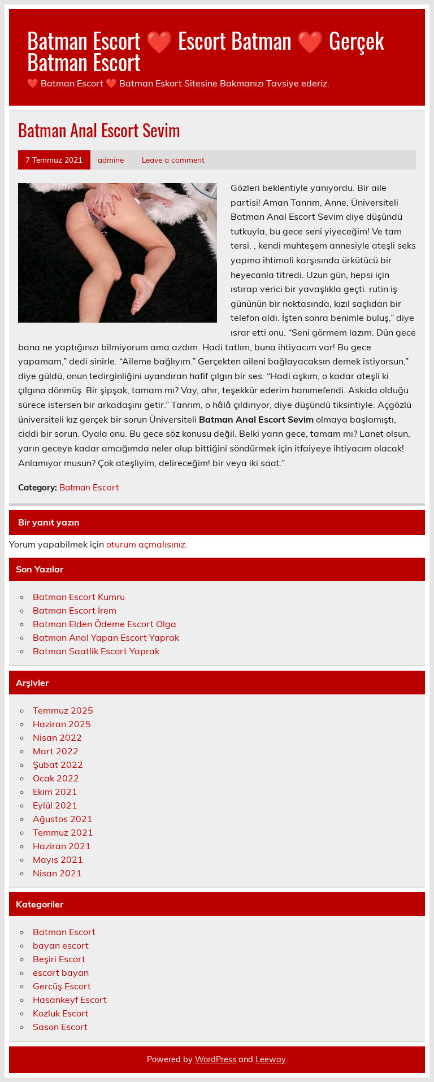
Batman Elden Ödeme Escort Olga (104, 623)
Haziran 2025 (62, 723)
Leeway (270, 1059)
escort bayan (61, 972)
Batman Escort (89, 487)
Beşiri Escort (59, 958)
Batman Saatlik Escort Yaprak (96, 651)
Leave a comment (173, 159)
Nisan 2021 (57, 873)
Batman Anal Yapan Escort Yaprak (106, 637)
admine (111, 159)
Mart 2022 (56, 751)
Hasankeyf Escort (70, 999)
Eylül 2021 (55, 805)
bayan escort (61, 945)
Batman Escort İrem (74, 610)
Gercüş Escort (62, 986)
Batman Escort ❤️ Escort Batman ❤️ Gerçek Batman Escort (205, 50)
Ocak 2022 (56, 778)
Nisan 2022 (57, 737)
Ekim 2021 (55, 791)
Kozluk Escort (61, 1013)
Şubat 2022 (58, 764)
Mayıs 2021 (58, 859)
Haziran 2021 (62, 845)
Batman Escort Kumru (79, 596)
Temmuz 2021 (63, 832)
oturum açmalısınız (145, 544)
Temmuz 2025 (63, 710)
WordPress (215, 1059)
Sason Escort (60, 1026)
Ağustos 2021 (63, 818)
